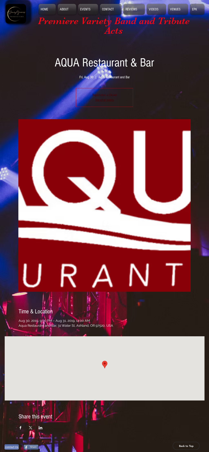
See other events (104, 100)
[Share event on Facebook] (20, 427)
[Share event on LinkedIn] (40, 427)
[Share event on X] (30, 427)
